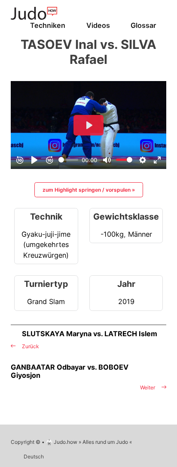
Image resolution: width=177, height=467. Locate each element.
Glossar (143, 25)
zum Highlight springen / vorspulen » (89, 190)
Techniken (47, 25)
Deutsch (34, 456)
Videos (98, 25)
